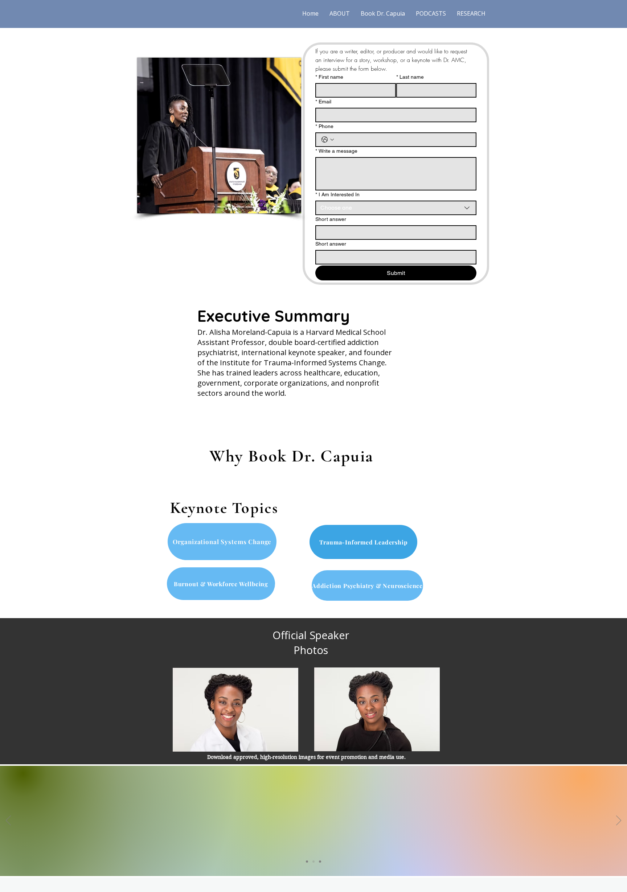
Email (323, 101)
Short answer (330, 219)
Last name (410, 77)
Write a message (336, 151)
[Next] (618, 820)
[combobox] (395, 208)
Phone (324, 126)
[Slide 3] (320, 861)
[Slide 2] (313, 861)
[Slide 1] (307, 861)
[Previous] (8, 820)
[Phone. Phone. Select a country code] (327, 139)
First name (329, 77)
